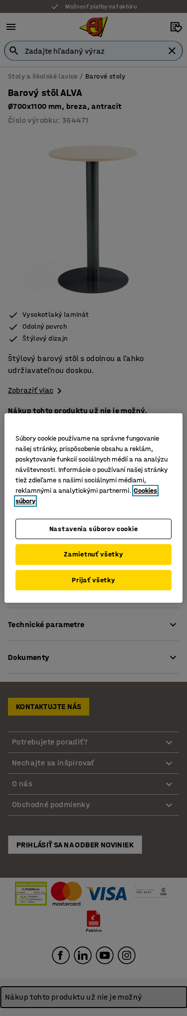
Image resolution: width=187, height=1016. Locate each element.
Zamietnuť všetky (93, 554)
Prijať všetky (93, 580)
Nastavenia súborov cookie (93, 529)
